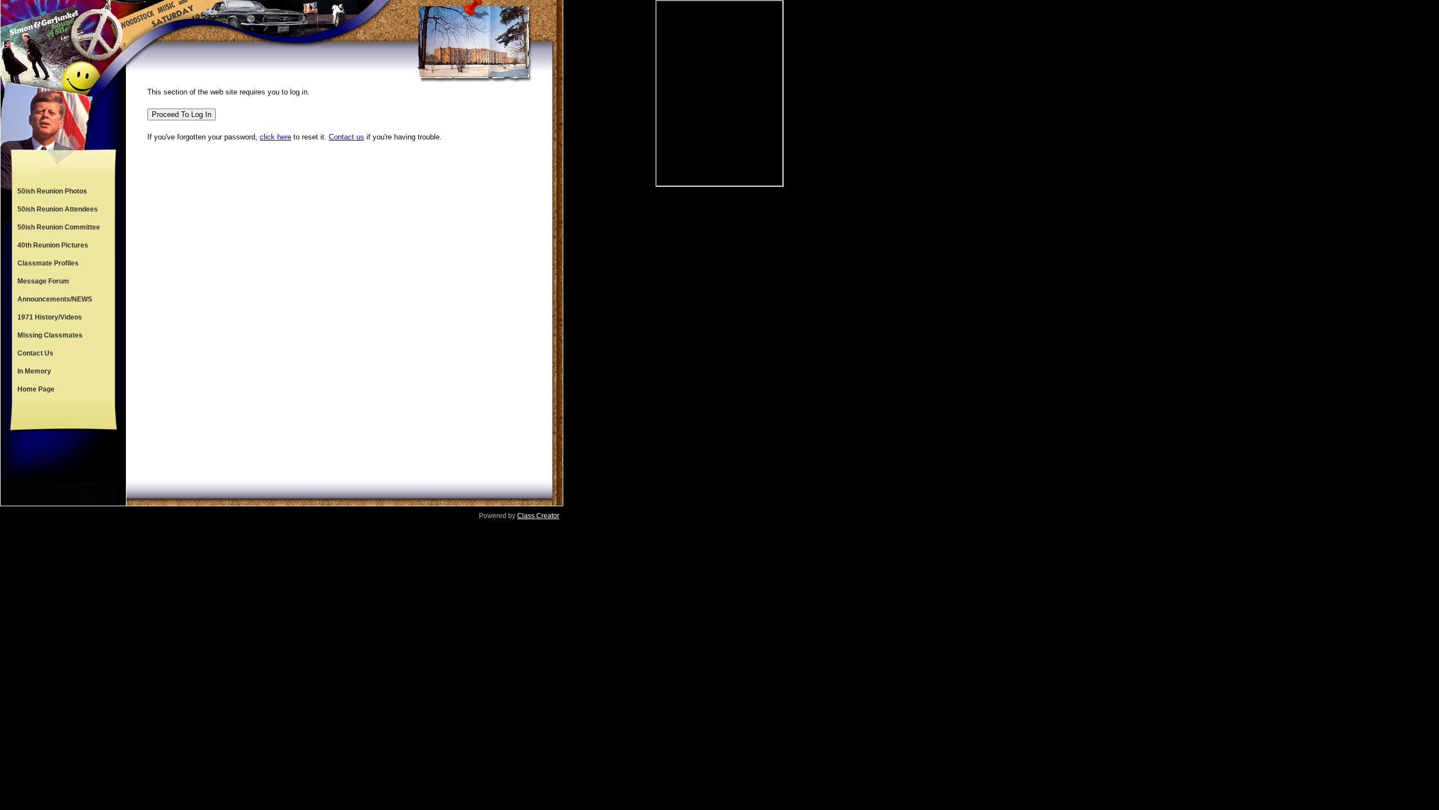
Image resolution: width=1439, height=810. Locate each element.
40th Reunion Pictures (52, 245)
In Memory (34, 371)
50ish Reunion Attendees (57, 209)
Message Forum (43, 281)
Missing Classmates (50, 335)
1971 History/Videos (49, 317)
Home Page (36, 389)
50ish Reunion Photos (52, 191)
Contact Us (35, 353)
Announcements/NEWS (54, 299)
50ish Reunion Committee (58, 227)
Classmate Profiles (48, 263)
